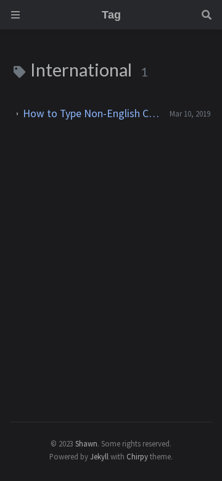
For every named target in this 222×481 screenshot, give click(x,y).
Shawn (86, 443)
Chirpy (137, 456)
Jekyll (99, 456)
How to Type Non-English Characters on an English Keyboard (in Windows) (91, 113)
